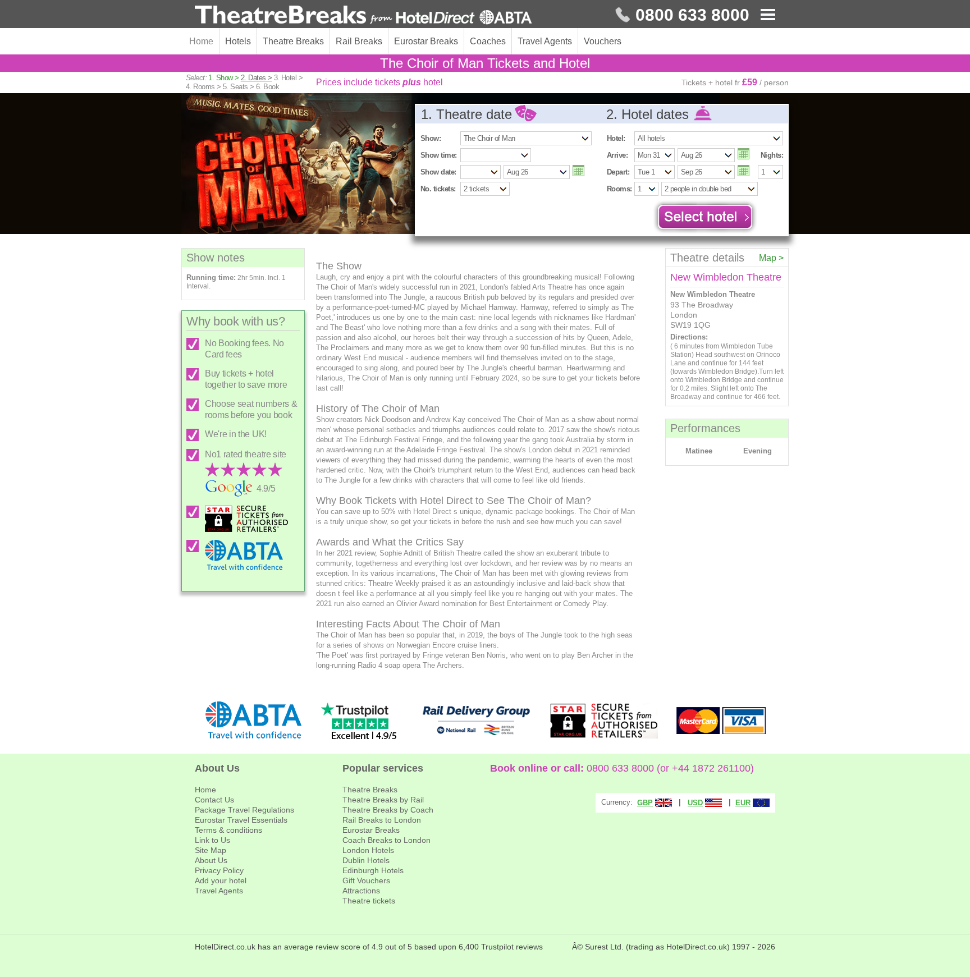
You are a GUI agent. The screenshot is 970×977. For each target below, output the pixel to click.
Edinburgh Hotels (373, 870)
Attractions (361, 890)
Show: (430, 138)
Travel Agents (545, 41)
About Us (211, 860)
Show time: (438, 155)
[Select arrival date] (743, 153)
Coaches (488, 41)
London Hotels (368, 850)
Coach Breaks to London (386, 840)
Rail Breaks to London (381, 819)
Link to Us (212, 840)
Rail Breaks (359, 41)
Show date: (438, 172)
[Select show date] (578, 170)
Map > (771, 258)
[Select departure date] (743, 170)
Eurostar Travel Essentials (241, 819)
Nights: (772, 155)
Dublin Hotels (366, 860)
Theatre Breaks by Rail (383, 799)
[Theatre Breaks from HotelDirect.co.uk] (363, 15)
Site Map (210, 850)
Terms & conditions (228, 829)
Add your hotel (220, 880)
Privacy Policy (219, 870)
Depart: (618, 172)
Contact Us (214, 799)
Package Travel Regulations (244, 809)
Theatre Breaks (293, 41)
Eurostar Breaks (426, 41)
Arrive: (617, 155)
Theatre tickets (368, 900)
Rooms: (619, 189)
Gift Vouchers (366, 880)
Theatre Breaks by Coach (387, 809)
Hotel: (616, 138)
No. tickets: (438, 189)
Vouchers (602, 41)
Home (201, 41)
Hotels (238, 41)
